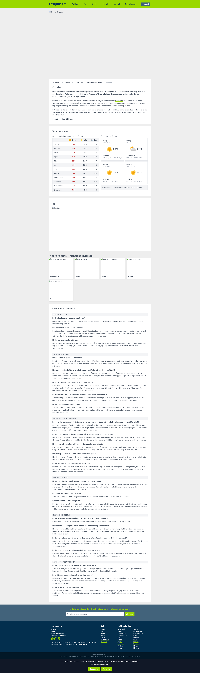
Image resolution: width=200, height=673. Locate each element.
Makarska (119, 101)
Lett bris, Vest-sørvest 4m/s (112, 158)
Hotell (105, 4)
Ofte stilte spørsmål (57, 633)
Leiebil (117, 4)
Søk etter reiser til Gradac (63, 119)
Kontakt (53, 631)
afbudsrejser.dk (84, 656)
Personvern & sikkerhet (58, 635)
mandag (130, 165)
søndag (107, 165)
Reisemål (145, 4)
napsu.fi (109, 656)
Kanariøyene (137, 631)
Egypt (120, 648)
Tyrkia (120, 640)
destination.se (117, 656)
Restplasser (130, 4)
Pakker (75, 4)
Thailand (120, 646)
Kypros (120, 642)
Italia (135, 640)
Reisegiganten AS (102, 655)
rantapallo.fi (102, 656)
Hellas (135, 635)
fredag (107, 142)
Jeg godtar (94, 669)
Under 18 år (122, 629)
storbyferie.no (136, 656)
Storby (95, 4)
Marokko (136, 646)
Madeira (136, 648)
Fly (85, 4)
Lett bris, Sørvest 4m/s (134, 158)
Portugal (121, 644)
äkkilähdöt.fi (94, 656)
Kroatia (135, 642)
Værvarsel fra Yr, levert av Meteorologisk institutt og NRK (122, 187)
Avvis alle (106, 669)
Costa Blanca (138, 633)
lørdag (130, 142)
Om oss (53, 629)
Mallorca (120, 631)
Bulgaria (136, 644)
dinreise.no (126, 656)
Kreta (119, 637)
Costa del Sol (122, 635)
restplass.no (63, 656)
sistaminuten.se (73, 656)
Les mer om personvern (100, 664)
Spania (135, 629)
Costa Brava (122, 633)
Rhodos (136, 637)
